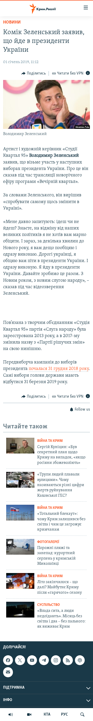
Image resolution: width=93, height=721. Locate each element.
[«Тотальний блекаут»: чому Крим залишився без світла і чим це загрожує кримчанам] (20, 513)
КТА (47, 714)
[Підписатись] (8, 672)
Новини (12, 22)
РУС (64, 714)
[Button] (33, 73)
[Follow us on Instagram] (56, 660)
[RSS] (68, 660)
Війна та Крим (50, 441)
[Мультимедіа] (29, 714)
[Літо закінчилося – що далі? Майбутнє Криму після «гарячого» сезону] (20, 581)
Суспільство (48, 605)
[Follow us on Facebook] (8, 660)
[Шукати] (82, 714)
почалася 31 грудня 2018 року (59, 369)
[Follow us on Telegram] (44, 660)
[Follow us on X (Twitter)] (20, 660)
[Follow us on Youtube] (32, 660)
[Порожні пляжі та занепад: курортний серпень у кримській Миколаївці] (20, 547)
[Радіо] (10, 714)
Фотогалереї (48, 542)
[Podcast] (80, 660)
